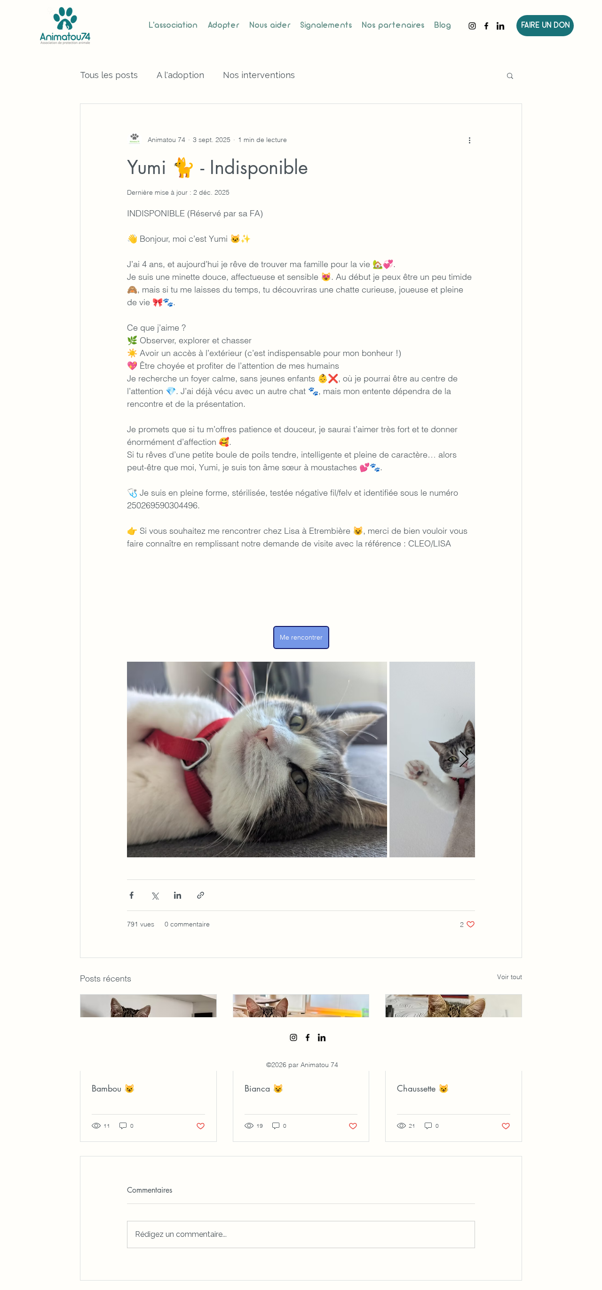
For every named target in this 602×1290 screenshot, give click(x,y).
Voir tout (509, 977)
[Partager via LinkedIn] (177, 895)
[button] (510, 75)
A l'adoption (180, 75)
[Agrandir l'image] (257, 759)
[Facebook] (486, 26)
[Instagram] (472, 26)
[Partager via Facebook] (131, 895)
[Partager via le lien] (200, 895)
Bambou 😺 (113, 1088)
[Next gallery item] (464, 760)
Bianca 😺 (264, 1088)
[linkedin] (500, 26)
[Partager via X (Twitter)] (154, 895)
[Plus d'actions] (469, 139)
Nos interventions (259, 75)
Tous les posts (109, 75)
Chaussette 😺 (423, 1088)
